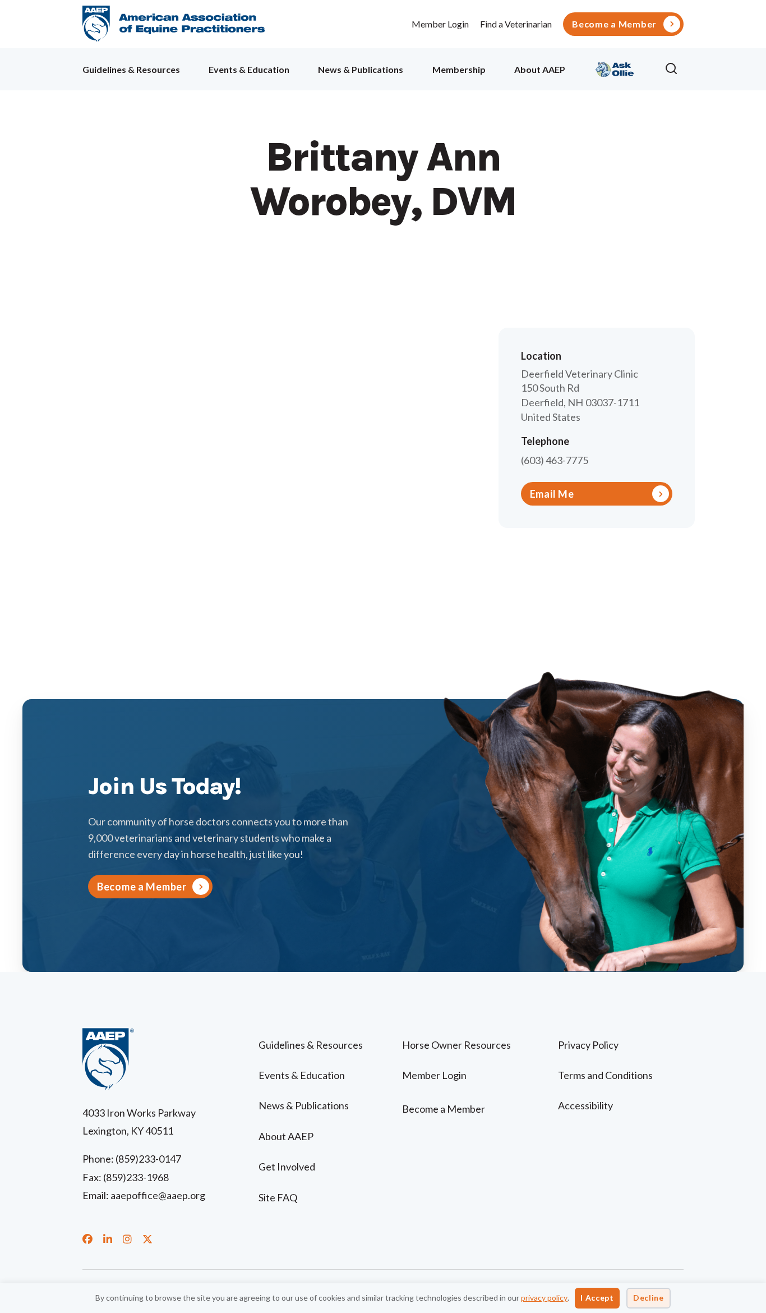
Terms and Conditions (605, 1075)
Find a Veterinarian (516, 24)
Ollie (615, 67)
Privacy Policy (588, 1045)
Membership (459, 69)
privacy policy (544, 1297)
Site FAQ (278, 1197)
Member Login (440, 24)
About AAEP (539, 69)
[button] (674, 69)
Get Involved (287, 1166)
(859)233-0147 (148, 1159)
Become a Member (614, 24)
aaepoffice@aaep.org (157, 1195)
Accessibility (585, 1105)
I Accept (597, 1297)
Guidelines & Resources (131, 69)
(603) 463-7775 (554, 460)
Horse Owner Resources (456, 1045)
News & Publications (360, 69)
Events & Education (249, 69)
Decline (648, 1297)
